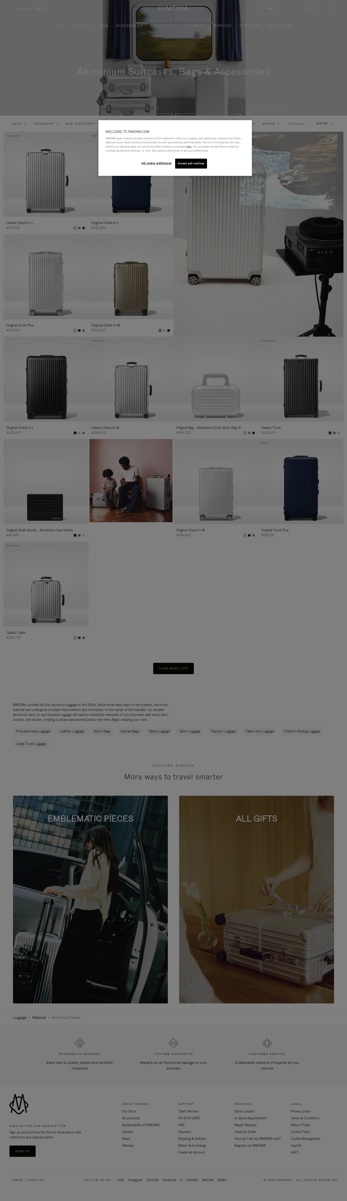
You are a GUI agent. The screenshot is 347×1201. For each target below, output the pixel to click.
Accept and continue (191, 163)
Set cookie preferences (156, 163)
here (188, 146)
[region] (175, 148)
